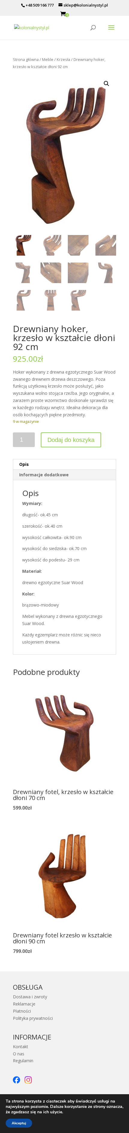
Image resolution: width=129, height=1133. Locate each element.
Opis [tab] (24, 464)
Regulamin (23, 1060)
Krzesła (63, 59)
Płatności (22, 1011)
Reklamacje (24, 1004)
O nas (18, 1054)
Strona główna (26, 59)
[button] (106, 83)
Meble (47, 59)
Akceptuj (19, 1123)
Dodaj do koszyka (70, 440)
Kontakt (20, 1046)
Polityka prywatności (33, 1018)
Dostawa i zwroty (30, 997)
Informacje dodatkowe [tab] (44, 475)
